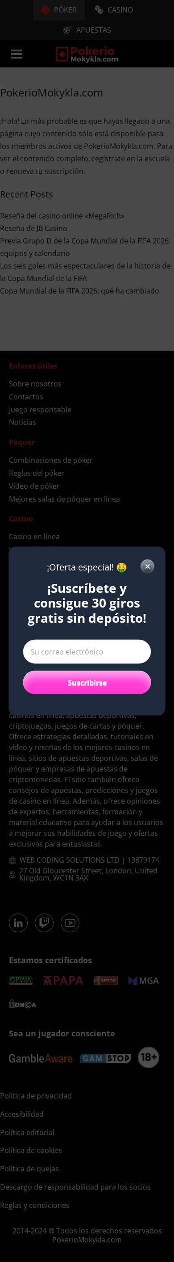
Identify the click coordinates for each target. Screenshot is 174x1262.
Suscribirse (87, 683)
